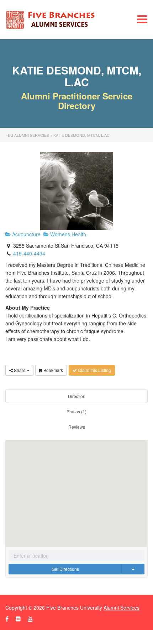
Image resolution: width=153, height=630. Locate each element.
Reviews (76, 427)
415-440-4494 (29, 253)
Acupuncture (26, 234)
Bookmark (52, 370)
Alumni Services (121, 607)
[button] (76, 488)
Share (20, 370)
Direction (76, 396)
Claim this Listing (94, 370)
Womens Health (67, 234)
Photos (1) (76, 411)
